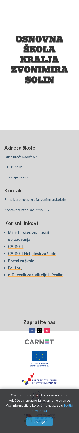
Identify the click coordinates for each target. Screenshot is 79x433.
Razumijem (40, 421)
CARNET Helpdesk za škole (32, 253)
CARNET (15, 246)
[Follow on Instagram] (47, 330)
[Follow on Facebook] (32, 330)
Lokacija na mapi (17, 177)
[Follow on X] (39, 330)
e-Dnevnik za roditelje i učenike (35, 274)
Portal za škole (21, 260)
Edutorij (15, 267)
